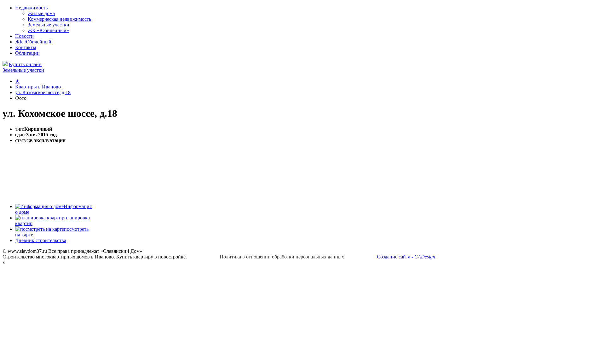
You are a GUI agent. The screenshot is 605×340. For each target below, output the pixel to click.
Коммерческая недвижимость (59, 19)
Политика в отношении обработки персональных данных (282, 256)
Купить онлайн (25, 64)
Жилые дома (41, 13)
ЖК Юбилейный (33, 41)
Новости (24, 36)
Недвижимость (31, 7)
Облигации (27, 53)
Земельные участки (48, 24)
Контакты (25, 47)
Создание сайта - (406, 256)
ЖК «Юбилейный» (48, 30)
